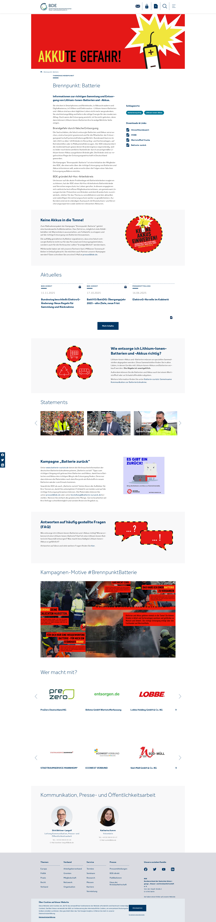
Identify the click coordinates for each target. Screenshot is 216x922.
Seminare (91, 873)
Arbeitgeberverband (73, 869)
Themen (44, 862)
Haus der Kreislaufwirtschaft (118, 883)
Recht (43, 882)
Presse (113, 862)
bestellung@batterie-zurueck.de (86, 495)
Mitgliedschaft (70, 878)
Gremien (67, 873)
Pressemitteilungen (118, 869)
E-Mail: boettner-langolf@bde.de (62, 843)
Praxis (43, 878)
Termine (90, 869)
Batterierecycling (134, 113)
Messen (90, 882)
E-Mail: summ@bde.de (108, 840)
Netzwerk (68, 882)
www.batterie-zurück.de (57, 467)
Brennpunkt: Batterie (51, 72)
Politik (43, 873)
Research (91, 878)
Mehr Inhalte (108, 326)
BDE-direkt (114, 873)
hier (93, 545)
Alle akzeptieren (137, 908)
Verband (68, 862)
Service (90, 862)
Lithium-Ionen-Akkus (154, 113)
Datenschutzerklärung (47, 917)
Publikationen (116, 878)
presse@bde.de (90, 254)
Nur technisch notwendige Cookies (136, 914)
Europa (43, 869)
